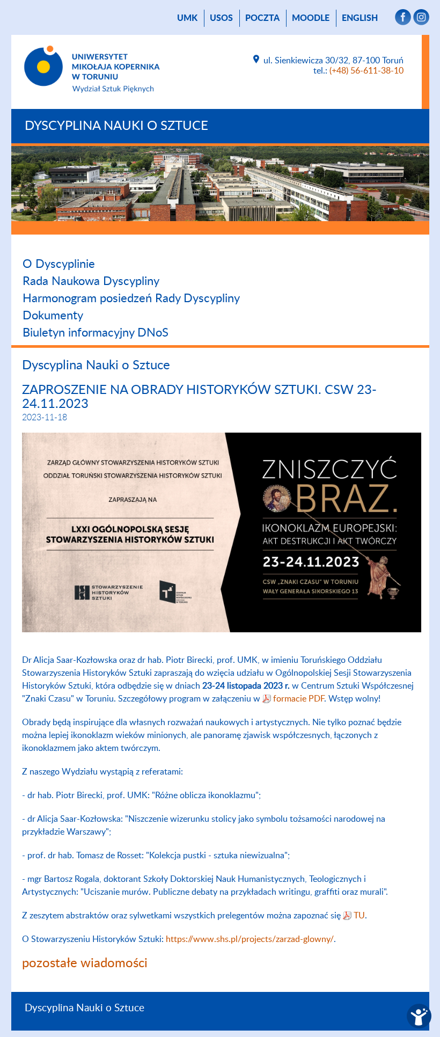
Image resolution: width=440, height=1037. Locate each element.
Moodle (310, 18)
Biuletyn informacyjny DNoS (95, 333)
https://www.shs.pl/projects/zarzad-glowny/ (250, 939)
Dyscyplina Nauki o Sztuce (116, 126)
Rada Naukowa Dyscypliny (91, 281)
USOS (221, 18)
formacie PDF (298, 699)
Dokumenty (53, 316)
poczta (262, 18)
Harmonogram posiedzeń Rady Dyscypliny (131, 298)
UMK (187, 18)
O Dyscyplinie (59, 264)
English (360, 18)
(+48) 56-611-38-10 (366, 71)
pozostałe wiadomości (85, 963)
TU (359, 915)
